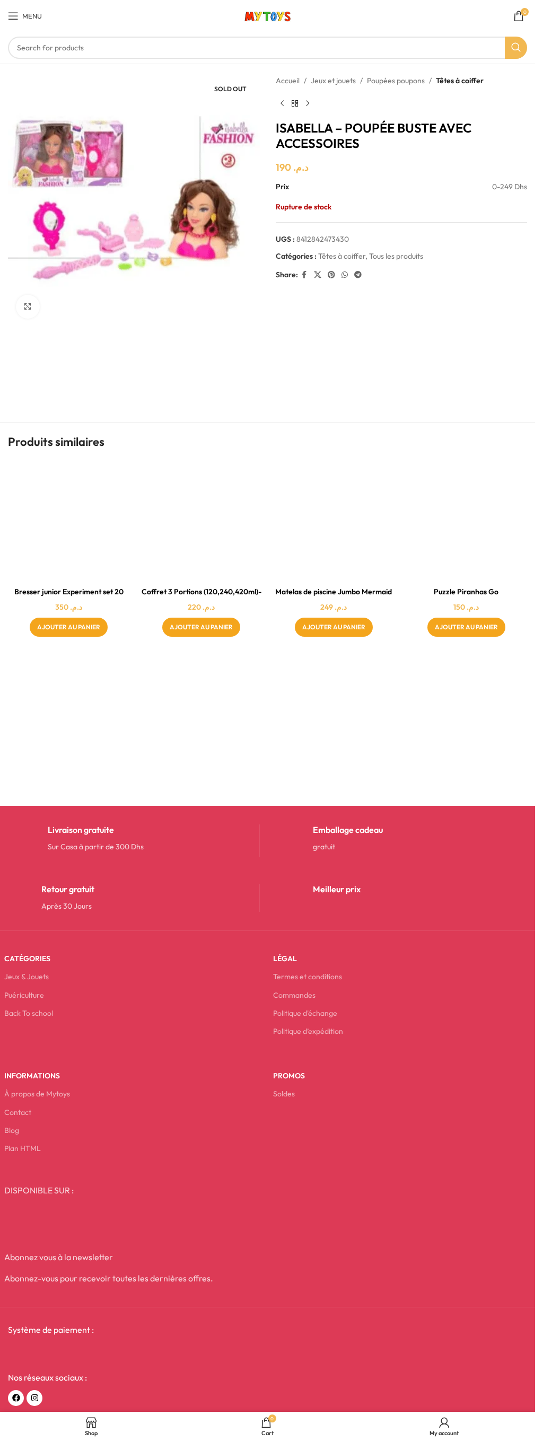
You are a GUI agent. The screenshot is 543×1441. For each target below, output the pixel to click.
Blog (11, 1130)
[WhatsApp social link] (344, 275)
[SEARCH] (516, 48)
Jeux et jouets (333, 80)
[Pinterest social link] (331, 275)
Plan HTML (22, 1148)
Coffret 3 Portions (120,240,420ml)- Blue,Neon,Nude (201, 597)
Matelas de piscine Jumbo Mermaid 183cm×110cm (333, 597)
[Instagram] (34, 1398)
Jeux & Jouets (26, 976)
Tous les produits (396, 256)
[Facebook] (16, 1398)
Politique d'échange (305, 1013)
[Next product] (307, 103)
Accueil (288, 80)
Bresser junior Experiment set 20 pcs (69, 597)
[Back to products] (294, 103)
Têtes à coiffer (460, 80)
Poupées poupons (396, 80)
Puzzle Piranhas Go (466, 591)
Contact (17, 1112)
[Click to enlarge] (28, 307)
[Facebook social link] (304, 275)
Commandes (294, 995)
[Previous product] (282, 103)
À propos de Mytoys (37, 1094)
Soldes (284, 1094)
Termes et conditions (307, 976)
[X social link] (318, 275)
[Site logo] (267, 15)
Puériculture (24, 995)
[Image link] (88, 1353)
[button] (69, 627)
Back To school (28, 1013)
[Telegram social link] (358, 275)
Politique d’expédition (308, 1031)
